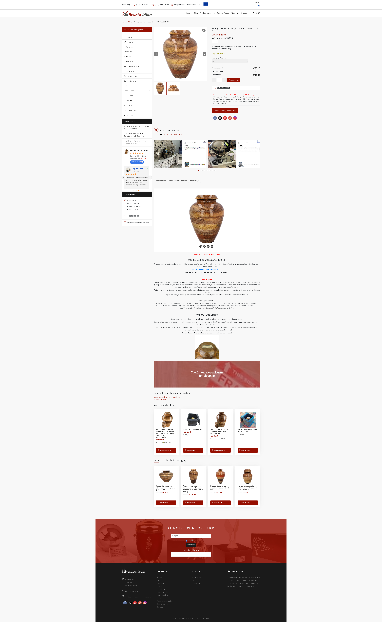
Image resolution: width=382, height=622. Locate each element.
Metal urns (128, 47)
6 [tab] (206, 170)
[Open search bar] (254, 13)
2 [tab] (199, 170)
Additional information (178, 181)
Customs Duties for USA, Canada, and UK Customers (134, 135)
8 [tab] (209, 170)
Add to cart (234, 80)
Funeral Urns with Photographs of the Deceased (136, 127)
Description (161, 181)
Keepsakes (128, 106)
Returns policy (163, 592)
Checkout (196, 583)
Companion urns (130, 76)
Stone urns (128, 96)
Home (124, 22)
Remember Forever (139, 150)
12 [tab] (215, 170)
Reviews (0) (194, 181)
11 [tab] (214, 170)
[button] (204, 54)
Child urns (128, 52)
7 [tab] (207, 170)
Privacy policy (162, 595)
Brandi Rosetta (138, 169)
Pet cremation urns (131, 66)
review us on (136, 162)
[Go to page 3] (138, 190)
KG (189, 541)
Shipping (160, 586)
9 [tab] (210, 170)
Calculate (191, 545)
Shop (188, 13)
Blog (196, 13)
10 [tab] (212, 170)
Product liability (160, 400)
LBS (194, 541)
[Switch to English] (259, 5)
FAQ (158, 580)
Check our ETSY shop (172, 134)
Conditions (161, 589)
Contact (243, 13)
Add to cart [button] (218, 502)
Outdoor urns (129, 86)
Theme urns (129, 91)
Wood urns (128, 42)
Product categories (207, 13)
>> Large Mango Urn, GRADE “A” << (207, 269)
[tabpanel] (180, 154)
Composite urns (130, 81)
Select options (165, 450)
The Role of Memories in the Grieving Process (135, 142)
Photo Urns (128, 37)
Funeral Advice (223, 13)
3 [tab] (201, 170)
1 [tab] (198, 170)
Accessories (128, 115)
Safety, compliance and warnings (167, 397)
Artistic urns (128, 61)
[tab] (161, 181)
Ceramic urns (129, 71)
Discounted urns (130, 110)
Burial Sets (128, 57)
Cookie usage (162, 604)
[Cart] (259, 13)
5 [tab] (204, 170)
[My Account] (256, 13)
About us (234, 13)
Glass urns (128, 101)
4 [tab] (202, 170)
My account (196, 577)
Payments (161, 583)
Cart (193, 580)
